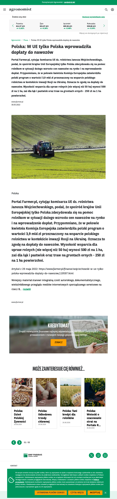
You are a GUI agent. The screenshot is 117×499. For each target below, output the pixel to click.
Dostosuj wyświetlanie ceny (93, 17)
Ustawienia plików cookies (50, 493)
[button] (4, 9)
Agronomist (16, 40)
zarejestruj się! (69, 2)
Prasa (26, 40)
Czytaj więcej (77, 493)
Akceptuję (95, 493)
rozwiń (27, 289)
